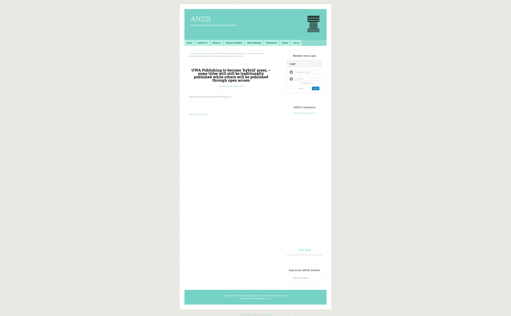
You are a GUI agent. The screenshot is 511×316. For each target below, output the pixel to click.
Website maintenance (247, 298)
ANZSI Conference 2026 (304, 113)
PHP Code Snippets (245, 315)
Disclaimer (242, 296)
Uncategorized (203, 114)
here (229, 97)
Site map (304, 250)
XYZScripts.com (267, 315)
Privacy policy (252, 296)
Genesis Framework (280, 296)
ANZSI (201, 18)
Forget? (300, 88)
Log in (269, 298)
